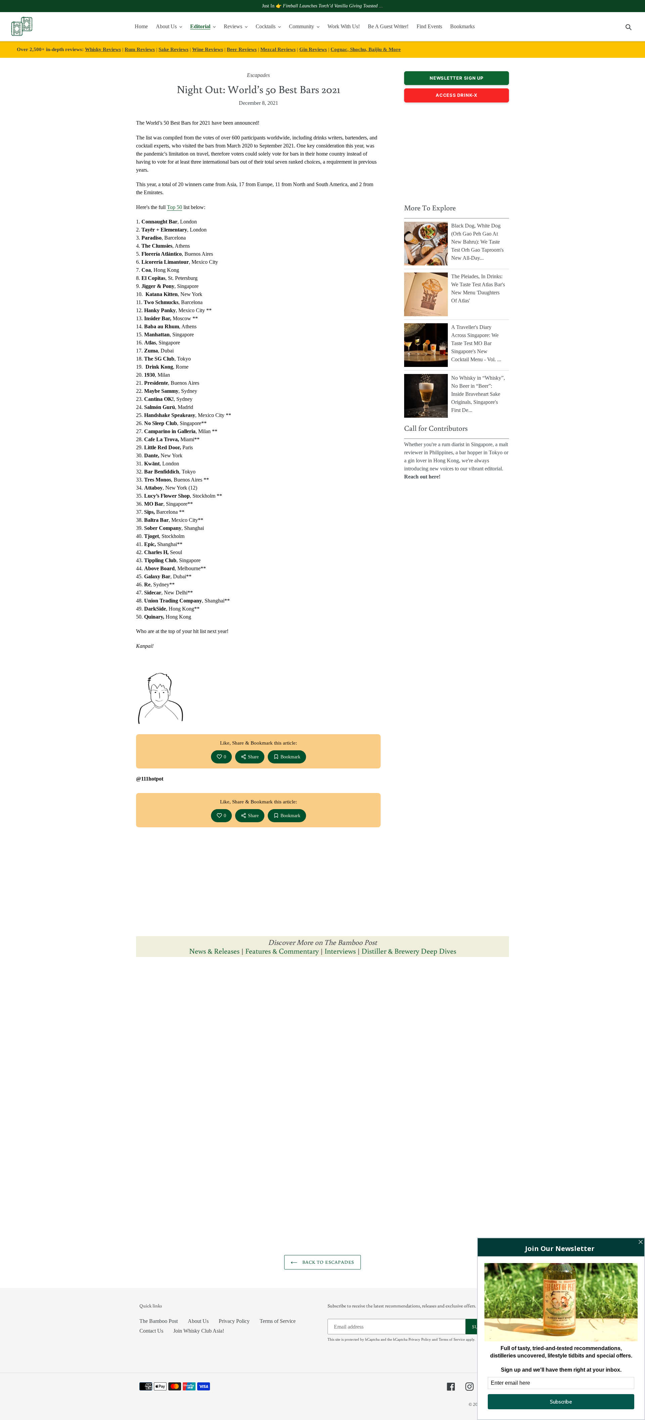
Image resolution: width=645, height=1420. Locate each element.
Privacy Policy (234, 1321)
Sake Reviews (173, 49)
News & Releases (215, 951)
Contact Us (151, 1331)
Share (253, 756)
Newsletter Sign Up (456, 78)
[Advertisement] (456, 151)
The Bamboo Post (158, 1321)
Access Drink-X (456, 95)
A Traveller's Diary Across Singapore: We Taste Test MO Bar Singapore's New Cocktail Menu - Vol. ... (476, 343)
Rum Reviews (140, 49)
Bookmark (290, 756)
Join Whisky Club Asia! (198, 1331)
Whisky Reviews (103, 49)
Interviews (340, 951)
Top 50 (174, 207)
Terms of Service (278, 1321)
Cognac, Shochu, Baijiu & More (366, 49)
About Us (198, 1321)
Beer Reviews (242, 49)
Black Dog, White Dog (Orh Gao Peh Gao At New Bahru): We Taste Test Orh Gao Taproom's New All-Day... (477, 242)
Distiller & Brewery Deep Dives (408, 951)
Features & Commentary (282, 951)
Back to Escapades (327, 1262)
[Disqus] (322, 1047)
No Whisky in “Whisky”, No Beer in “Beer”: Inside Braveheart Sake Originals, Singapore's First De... (478, 394)
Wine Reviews (207, 49)
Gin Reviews (313, 49)
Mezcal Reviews (278, 49)
